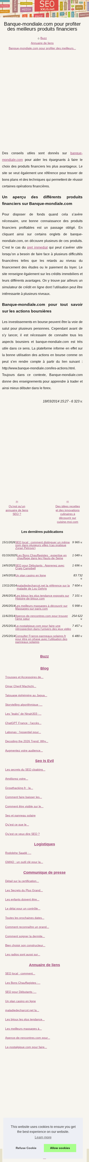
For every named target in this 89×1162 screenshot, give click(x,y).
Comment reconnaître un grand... (27, 927)
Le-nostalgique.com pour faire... (26, 1047)
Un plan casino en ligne (30, 575)
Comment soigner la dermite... (25, 936)
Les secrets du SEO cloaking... (25, 769)
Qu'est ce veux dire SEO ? (22, 833)
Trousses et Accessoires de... (24, 677)
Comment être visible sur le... (24, 806)
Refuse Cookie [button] (26, 1148)
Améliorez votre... (16, 778)
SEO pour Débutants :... (20, 991)
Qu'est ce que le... (17, 824)
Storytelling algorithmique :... (23, 704)
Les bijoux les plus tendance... (25, 1019)
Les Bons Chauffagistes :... (22, 982)
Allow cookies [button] (60, 1148)
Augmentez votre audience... (24, 750)
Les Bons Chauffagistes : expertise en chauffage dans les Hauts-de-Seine (42, 557)
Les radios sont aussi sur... (22, 954)
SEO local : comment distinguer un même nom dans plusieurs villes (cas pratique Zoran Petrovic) (42, 545)
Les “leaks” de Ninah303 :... (23, 713)
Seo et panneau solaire (20, 815)
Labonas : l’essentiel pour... (23, 732)
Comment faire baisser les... (23, 797)
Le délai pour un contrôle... (22, 908)
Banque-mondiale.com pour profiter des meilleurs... (42, 48)
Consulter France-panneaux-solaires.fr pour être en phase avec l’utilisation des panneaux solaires (41, 638)
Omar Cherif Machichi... (20, 686)
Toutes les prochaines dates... (24, 917)
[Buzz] (44, 8)
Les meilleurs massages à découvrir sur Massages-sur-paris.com (41, 607)
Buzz (43, 38)
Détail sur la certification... (22, 881)
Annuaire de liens (42, 43)
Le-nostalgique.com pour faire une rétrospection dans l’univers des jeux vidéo (43, 627)
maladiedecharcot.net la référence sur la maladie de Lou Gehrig (43, 587)
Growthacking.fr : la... (19, 788)
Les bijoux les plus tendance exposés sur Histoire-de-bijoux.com (42, 597)
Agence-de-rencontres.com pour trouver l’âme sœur (41, 617)
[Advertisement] (44, 97)
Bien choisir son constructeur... (25, 945)
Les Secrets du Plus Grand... (24, 890)
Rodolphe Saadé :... (18, 852)
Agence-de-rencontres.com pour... (27, 1037)
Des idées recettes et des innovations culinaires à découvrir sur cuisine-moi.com (67, 514)
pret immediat (37, 247)
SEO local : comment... (20, 973)
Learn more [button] (43, 1137)
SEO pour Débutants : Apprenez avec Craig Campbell (39, 567)
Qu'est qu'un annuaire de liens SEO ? (17, 510)
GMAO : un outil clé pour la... (24, 862)
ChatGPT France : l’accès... (23, 723)
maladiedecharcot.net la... (22, 1010)
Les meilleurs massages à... (23, 1028)
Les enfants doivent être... (22, 899)
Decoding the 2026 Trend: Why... (26, 741)
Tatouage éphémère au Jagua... (26, 695)
